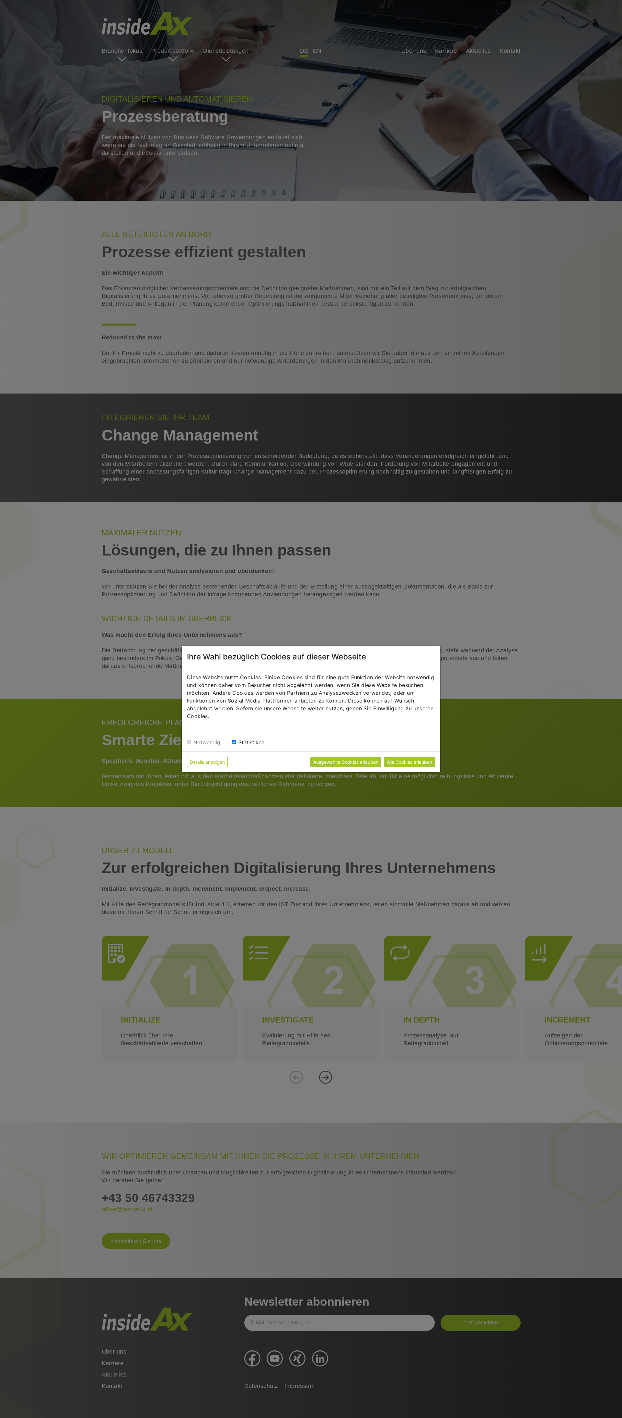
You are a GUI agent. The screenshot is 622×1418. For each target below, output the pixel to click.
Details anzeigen (207, 762)
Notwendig (206, 742)
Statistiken (251, 742)
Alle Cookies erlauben (409, 762)
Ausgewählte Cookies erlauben (345, 762)
